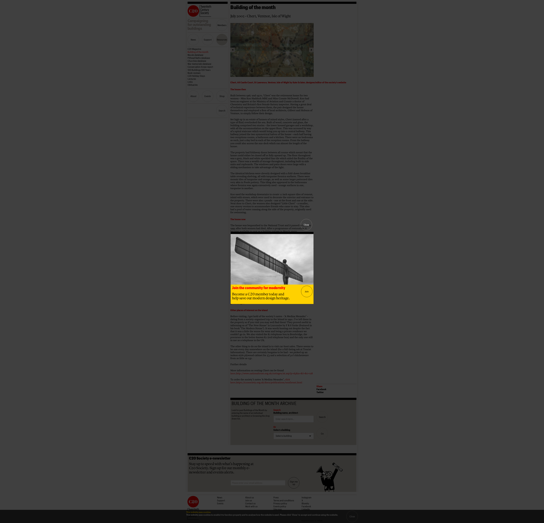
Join (307, 291)
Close (306, 224)
